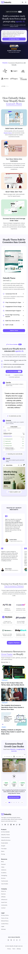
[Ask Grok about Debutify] (20, 939)
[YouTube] (14, 824)
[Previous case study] (6, 801)
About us (3, 890)
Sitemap (3, 928)
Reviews (3, 877)
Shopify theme (8, 132)
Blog (2, 861)
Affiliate (3, 896)
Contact (3, 907)
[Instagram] (8, 824)
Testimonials (4, 880)
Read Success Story (14, 796)
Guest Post (4, 901)
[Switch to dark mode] (22, 2)
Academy (3, 872)
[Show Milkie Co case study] (16, 802)
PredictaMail (4, 842)
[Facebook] (5, 824)
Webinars (3, 869)
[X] (2, 824)
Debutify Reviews (5, 839)
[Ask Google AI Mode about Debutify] (17, 939)
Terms (13, 948)
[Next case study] (22, 801)
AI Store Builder (5, 831)
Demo (2, 850)
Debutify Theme (5, 834)
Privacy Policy (5, 914)
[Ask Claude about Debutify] (11, 939)
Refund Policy (4, 920)
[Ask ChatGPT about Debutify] (8, 939)
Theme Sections (5, 837)
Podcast (3, 863)
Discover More (4, 661)
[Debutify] (6, 2)
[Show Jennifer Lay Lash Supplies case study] (18, 802)
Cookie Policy (4, 923)
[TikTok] (17, 824)
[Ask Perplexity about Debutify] (14, 939)
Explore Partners (14, 642)
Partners (3, 893)
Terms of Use (4, 917)
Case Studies (4, 883)
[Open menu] (26, 2)
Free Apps (4, 848)
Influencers (4, 899)
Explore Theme (14, 330)
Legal (2, 926)
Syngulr (3, 845)
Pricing (3, 853)
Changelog (4, 875)
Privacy (9, 948)
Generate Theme (14, 38)
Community (4, 904)
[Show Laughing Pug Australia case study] (9, 802)
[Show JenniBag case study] (14, 802)
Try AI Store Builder (14, 371)
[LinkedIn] (11, 824)
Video (2, 866)
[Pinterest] (19, 824)
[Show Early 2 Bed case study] (12, 802)
